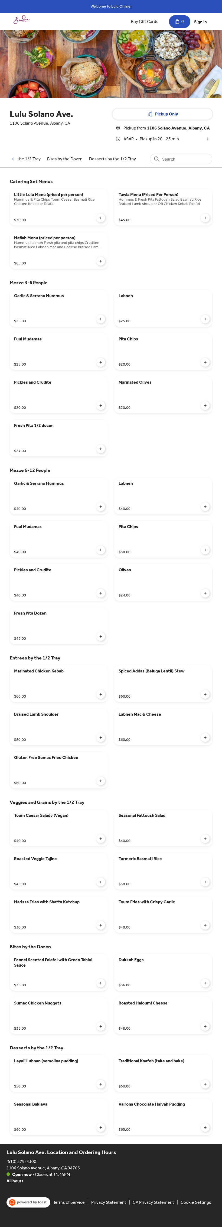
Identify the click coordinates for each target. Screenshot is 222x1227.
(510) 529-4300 (21, 1161)
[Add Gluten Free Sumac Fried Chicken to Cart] (100, 781)
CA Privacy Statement (153, 1202)
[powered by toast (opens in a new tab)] (28, 1202)
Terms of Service (69, 1202)
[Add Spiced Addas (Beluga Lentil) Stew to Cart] (205, 694)
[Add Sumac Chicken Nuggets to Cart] (100, 1026)
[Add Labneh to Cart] (205, 319)
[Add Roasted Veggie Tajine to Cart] (100, 882)
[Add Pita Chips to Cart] (205, 362)
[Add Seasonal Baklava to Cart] (100, 1127)
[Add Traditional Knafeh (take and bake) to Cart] (205, 1084)
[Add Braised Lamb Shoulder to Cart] (100, 737)
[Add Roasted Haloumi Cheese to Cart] (205, 1026)
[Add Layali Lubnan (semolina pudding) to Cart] (100, 1084)
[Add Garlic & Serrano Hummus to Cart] (100, 319)
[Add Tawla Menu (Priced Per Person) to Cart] (205, 218)
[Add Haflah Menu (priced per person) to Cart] (100, 261)
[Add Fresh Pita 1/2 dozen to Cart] (100, 449)
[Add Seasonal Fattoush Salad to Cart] (205, 838)
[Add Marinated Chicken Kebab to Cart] (100, 694)
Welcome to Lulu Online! (111, 6)
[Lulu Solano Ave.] (22, 19)
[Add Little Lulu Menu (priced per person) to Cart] (100, 218)
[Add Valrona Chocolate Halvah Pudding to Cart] (205, 1127)
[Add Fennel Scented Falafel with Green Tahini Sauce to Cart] (100, 983)
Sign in (200, 21)
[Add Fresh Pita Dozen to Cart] (100, 636)
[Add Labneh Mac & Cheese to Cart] (205, 737)
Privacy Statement (108, 1202)
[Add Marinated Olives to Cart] (205, 405)
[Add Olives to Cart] (205, 593)
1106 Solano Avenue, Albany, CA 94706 (43, 1167)
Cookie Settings (196, 1202)
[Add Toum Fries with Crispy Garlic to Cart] (205, 925)
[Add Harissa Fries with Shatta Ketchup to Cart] (100, 925)
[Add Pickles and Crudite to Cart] (100, 405)
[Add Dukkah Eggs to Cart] (205, 983)
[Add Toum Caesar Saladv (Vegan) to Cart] (100, 838)
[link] (65, 159)
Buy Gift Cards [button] (144, 21)
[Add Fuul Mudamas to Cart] (100, 362)
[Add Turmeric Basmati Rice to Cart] (205, 882)
